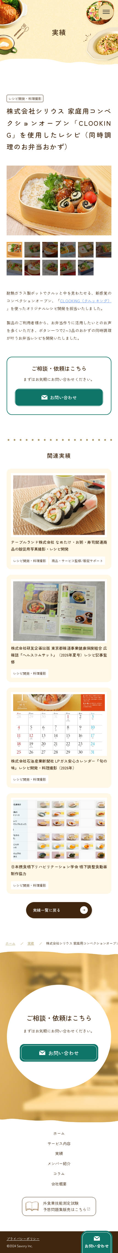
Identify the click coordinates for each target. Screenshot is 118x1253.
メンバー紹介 (59, 1163)
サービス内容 (59, 1143)
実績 (30, 943)
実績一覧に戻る (47, 910)
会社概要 (59, 1184)
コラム (59, 1173)
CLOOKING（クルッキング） (85, 300)
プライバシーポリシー (23, 1238)
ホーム (10, 943)
